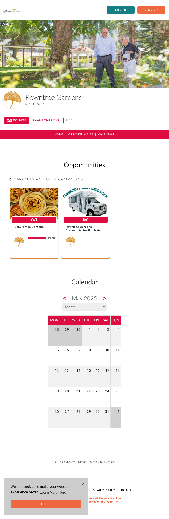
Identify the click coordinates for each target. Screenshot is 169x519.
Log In (121, 9)
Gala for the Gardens (29, 227)
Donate (19, 120)
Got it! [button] (46, 504)
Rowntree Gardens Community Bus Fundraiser (85, 228)
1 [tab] (3, 24)
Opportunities (80, 134)
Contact (124, 490)
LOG (69, 120)
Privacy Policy (103, 490)
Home (59, 134)
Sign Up (151, 9)
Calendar (106, 134)
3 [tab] (12, 24)
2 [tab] (7, 24)
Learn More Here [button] (53, 492)
